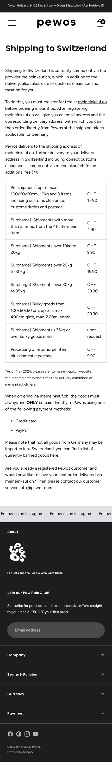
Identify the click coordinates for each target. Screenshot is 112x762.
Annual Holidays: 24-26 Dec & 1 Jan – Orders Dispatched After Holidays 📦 (56, 5)
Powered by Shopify (20, 752)
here (32, 384)
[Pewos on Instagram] (27, 735)
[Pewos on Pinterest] (19, 735)
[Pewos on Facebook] (10, 735)
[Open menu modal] (12, 23)
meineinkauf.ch (35, 76)
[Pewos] (56, 23)
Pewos (36, 747)
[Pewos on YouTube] (35, 735)
